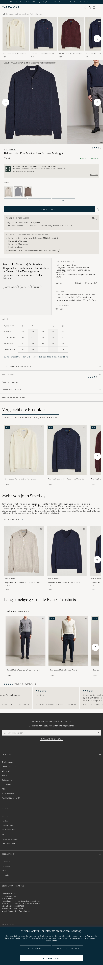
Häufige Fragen (8, 825)
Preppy (37, 287)
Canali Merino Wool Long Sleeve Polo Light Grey (24, 670)
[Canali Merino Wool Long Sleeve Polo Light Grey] (25, 667)
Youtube (5, 871)
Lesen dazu (94, 175)
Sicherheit (6, 771)
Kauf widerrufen (8, 830)
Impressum (6, 784)
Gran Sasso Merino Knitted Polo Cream (15, 54)
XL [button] (39, 201)
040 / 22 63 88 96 (16, 908)
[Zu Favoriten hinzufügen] (40, 428)
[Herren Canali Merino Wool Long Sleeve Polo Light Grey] (25, 641)
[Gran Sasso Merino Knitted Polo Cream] (24, 476)
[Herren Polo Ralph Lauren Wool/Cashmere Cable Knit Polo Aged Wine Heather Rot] (71, 34)
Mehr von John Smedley (24, 495)
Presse (4, 775)
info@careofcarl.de (22, 911)
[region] (51, 698)
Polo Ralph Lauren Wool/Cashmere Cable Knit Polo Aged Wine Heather (71, 54)
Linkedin (5, 875)
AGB (4, 789)
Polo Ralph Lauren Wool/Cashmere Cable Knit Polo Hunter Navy (43, 54)
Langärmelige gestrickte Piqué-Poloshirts (39, 63)
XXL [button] (63, 201)
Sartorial (25, 287)
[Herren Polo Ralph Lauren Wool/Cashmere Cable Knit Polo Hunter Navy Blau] (43, 34)
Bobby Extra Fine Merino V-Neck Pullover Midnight (64, 582)
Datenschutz (7, 780)
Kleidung (7, 63)
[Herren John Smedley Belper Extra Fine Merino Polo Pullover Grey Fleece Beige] (24, 551)
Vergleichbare (23, 409)
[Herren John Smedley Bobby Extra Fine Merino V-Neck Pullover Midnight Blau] (67, 551)
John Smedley (10, 149)
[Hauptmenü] (98, 7)
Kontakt (5, 821)
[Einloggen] (85, 7)
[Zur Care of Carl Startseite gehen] (11, 7)
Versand (5, 816)
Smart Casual (11, 287)
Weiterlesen (51, 941)
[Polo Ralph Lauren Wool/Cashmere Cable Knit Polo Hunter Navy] (67, 476)
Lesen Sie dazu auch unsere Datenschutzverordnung (51, 739)
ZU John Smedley (12, 519)
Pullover (16, 63)
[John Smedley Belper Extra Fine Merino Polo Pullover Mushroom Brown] (28, 191)
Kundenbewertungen (10, 839)
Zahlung (5, 834)
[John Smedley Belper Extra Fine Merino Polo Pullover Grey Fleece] (8, 191)
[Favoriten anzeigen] (89, 7)
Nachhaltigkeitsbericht (11, 798)
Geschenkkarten (8, 843)
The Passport (7, 762)
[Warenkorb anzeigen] (94, 7)
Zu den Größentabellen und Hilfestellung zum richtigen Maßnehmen (36, 357)
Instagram (6, 862)
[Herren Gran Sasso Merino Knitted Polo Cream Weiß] (16, 34)
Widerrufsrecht (8, 793)
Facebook (6, 866)
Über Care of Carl (9, 766)
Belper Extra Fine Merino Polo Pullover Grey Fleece (22, 582)
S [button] (15, 201)
